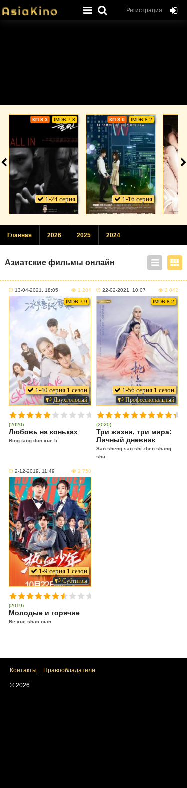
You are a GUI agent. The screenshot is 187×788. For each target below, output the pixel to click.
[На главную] (37, 7)
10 (89, 415)
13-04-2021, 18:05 (36, 290)
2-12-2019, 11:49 (35, 471)
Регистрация (144, 10)
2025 (84, 235)
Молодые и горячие (44, 616)
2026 (54, 235)
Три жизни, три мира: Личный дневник (134, 443)
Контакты (23, 670)
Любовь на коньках (43, 435)
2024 (113, 235)
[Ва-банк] (44, 164)
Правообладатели (69, 670)
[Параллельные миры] (121, 164)
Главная (19, 235)
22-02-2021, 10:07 (124, 290)
